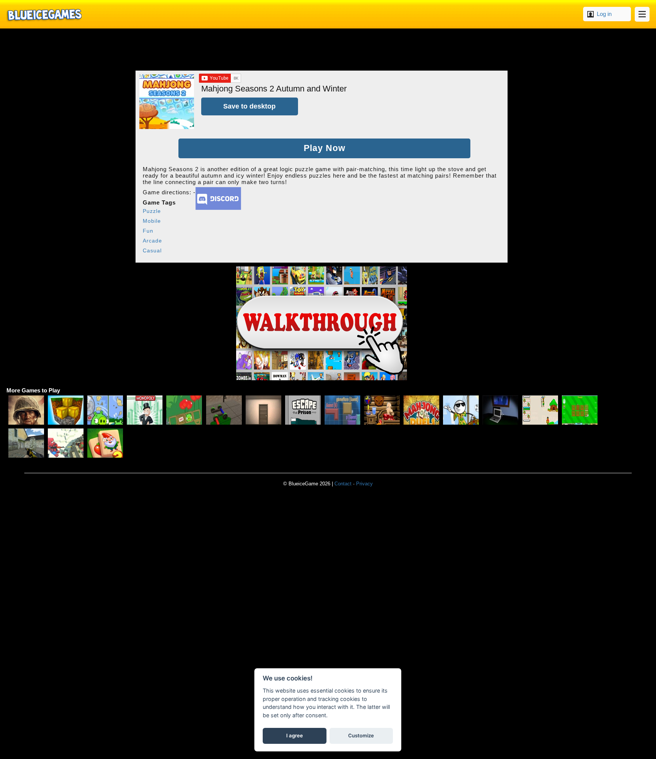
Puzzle (152, 211)
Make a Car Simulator (224, 410)
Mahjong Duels (421, 410)
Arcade (152, 241)
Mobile (152, 221)
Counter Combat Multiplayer (26, 443)
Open (642, 14)
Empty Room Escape (263, 410)
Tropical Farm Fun (540, 410)
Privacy (364, 484)
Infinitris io (342, 410)
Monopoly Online (144, 410)
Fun (148, 231)
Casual (152, 250)
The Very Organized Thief (500, 410)
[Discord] (218, 208)
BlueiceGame (44, 14)
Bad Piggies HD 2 (184, 410)
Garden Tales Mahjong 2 (105, 443)
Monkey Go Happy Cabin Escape (382, 410)
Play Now (324, 148)
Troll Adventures (461, 410)
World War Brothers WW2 (26, 410)
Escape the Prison (303, 410)
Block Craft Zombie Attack (66, 443)
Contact (343, 484)
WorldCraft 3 (66, 410)
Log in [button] (604, 14)
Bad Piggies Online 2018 (105, 410)
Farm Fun (580, 410)
